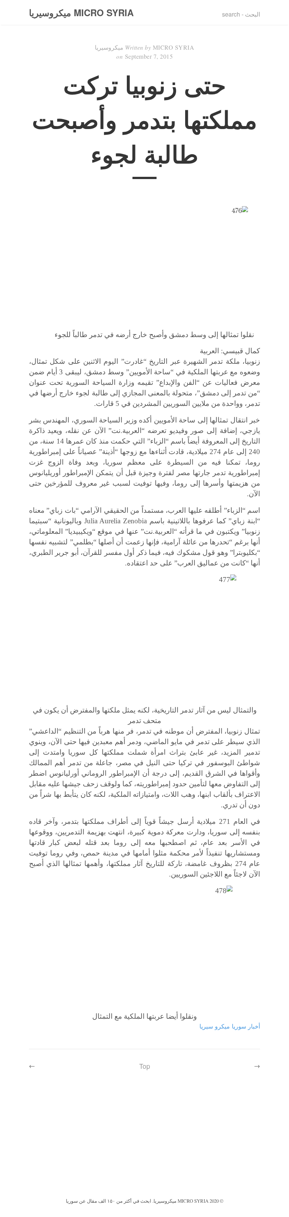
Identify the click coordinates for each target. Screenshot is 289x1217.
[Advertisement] (144, 1139)
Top (144, 1066)
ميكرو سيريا (214, 1026)
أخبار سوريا (246, 1026)
